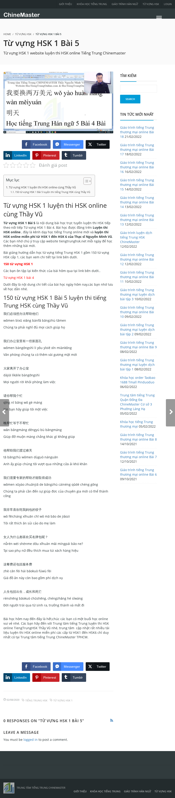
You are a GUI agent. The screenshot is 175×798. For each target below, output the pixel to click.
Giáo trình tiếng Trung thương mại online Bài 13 (137, 219)
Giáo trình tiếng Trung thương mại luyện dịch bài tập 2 (137, 329)
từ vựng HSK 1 (62, 700)
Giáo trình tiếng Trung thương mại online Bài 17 (137, 149)
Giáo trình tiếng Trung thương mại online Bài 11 (137, 277)
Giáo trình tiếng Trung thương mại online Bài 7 (138, 454)
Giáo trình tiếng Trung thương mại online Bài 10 (137, 312)
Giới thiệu (65, 4)
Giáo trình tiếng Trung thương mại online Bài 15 (137, 184)
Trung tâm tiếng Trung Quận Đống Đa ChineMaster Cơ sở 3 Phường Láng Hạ (137, 402)
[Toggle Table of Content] (85, 181)
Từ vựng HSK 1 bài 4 (18, 277)
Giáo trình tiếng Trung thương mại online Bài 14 (137, 202)
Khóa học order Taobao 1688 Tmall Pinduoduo (137, 379)
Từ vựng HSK (151, 4)
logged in (30, 739)
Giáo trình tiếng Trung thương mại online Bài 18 (137, 132)
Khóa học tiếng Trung (92, 4)
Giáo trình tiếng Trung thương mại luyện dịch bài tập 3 (137, 294)
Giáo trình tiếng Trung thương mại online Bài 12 (137, 259)
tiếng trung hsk (36, 700)
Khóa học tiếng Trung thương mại (136, 424)
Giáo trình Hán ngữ (125, 4)
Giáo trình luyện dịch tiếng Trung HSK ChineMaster (136, 237)
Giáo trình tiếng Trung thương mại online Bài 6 (138, 472)
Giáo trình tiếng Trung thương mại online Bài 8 (138, 437)
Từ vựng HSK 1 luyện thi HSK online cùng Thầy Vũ (42, 187)
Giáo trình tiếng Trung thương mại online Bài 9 (138, 344)
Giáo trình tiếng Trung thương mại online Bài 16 (137, 167)
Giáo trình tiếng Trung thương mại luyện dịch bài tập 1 (137, 364)
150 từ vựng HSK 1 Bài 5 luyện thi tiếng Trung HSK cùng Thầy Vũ (52, 192)
